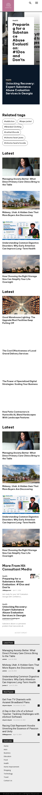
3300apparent (6, 590)
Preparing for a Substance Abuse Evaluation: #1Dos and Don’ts (21, 42)
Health (15, 20)
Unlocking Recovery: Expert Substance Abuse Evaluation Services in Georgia (20, 88)
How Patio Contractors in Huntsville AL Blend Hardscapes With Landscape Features (19, 414)
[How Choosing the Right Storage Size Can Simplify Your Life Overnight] (21, 264)
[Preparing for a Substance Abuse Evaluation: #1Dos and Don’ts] (35, 576)
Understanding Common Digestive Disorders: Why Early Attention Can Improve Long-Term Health (20, 246)
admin (4, 659)
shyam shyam (7, 705)
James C (5, 685)
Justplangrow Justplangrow (10, 618)
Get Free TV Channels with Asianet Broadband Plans (16, 701)
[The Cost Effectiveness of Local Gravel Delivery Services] (21, 338)
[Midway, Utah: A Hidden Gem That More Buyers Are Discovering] (21, 200)
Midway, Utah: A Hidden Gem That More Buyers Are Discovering (20, 214)
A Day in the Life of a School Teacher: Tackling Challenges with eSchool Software (20, 714)
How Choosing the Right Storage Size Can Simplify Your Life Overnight (19, 279)
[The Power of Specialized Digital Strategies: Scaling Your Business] (21, 369)
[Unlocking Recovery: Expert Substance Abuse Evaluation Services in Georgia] (35, 604)
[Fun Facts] (8, 6)
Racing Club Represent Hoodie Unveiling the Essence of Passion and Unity (20, 728)
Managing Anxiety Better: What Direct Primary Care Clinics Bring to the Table (21, 182)
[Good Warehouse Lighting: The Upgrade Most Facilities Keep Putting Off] (21, 305)
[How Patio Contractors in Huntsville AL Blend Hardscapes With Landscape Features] (21, 399)
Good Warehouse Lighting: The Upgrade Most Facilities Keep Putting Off (18, 320)
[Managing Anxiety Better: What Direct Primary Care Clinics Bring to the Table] (21, 167)
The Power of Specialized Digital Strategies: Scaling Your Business (20, 382)
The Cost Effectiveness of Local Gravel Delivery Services (19, 352)
